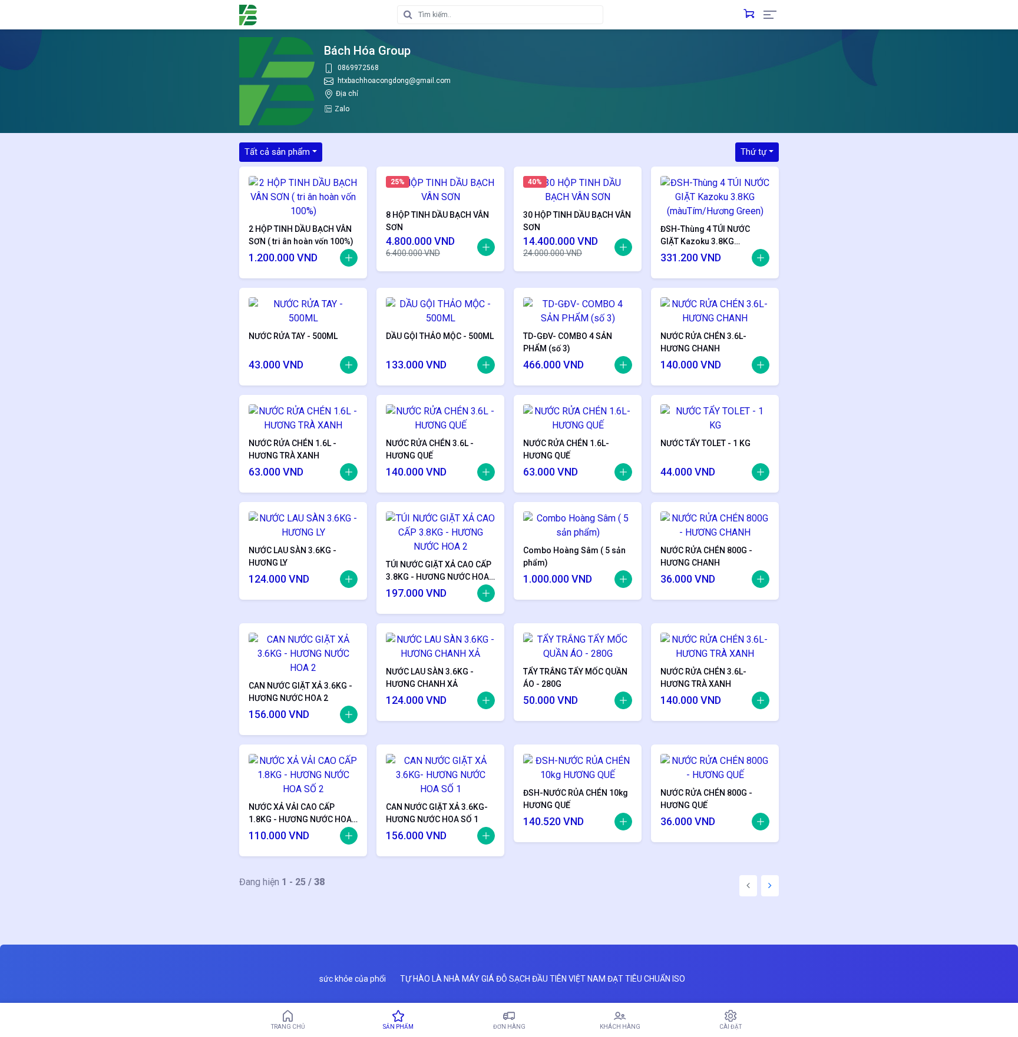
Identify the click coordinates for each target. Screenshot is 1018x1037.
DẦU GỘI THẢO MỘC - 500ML (440, 336)
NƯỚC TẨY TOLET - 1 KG (705, 443)
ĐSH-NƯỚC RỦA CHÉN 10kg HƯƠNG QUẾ (575, 799)
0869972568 (358, 68)
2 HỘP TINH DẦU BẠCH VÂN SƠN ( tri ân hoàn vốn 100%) (301, 235)
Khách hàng (620, 1026)
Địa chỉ (347, 93)
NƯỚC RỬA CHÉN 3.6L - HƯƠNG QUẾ (430, 449)
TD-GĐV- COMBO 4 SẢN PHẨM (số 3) (567, 342)
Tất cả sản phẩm (277, 152)
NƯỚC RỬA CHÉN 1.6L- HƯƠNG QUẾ (566, 449)
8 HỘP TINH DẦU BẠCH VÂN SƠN (437, 221)
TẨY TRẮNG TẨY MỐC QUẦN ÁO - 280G (575, 678)
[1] (349, 258)
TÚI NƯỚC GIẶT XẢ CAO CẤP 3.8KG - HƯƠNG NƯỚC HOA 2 (438, 571)
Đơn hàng (509, 1026)
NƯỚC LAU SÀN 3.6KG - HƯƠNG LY (292, 556)
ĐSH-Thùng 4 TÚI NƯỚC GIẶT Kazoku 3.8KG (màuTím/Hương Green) (706, 235)
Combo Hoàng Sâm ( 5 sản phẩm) (574, 556)
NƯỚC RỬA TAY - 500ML (293, 336)
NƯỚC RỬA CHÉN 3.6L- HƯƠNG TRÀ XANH (703, 678)
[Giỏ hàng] (748, 15)
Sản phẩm (398, 1026)
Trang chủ (288, 1026)
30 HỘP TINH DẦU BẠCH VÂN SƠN (577, 221)
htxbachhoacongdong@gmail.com (394, 81)
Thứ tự (753, 152)
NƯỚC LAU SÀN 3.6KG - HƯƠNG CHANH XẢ (430, 678)
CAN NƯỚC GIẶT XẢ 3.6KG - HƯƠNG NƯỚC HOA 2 (300, 692)
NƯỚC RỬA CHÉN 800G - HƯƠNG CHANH (706, 556)
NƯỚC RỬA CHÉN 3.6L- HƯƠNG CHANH (703, 342)
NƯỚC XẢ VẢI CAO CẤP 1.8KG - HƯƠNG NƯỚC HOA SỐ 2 (300, 813)
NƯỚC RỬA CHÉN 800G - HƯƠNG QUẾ (706, 799)
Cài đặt (730, 1026)
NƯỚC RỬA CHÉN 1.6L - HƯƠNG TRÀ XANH (292, 449)
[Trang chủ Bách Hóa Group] (248, 15)
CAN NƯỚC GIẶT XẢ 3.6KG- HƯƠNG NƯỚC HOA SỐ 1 (437, 813)
